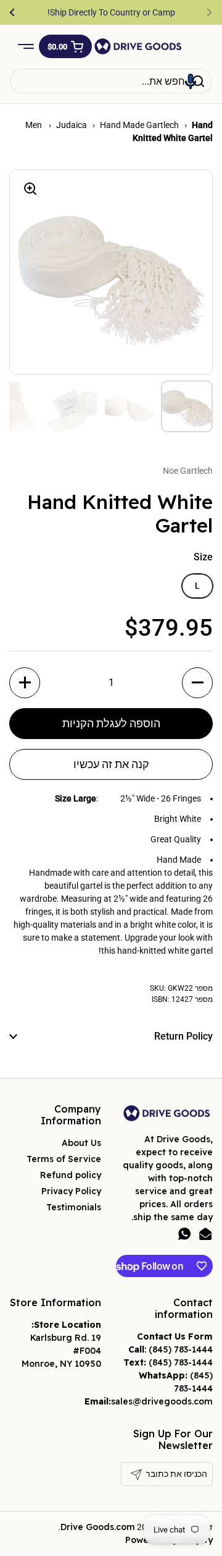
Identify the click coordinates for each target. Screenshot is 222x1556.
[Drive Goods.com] (138, 46)
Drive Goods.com (97, 1526)
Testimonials (73, 1207)
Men (34, 125)
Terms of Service (64, 1159)
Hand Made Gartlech (139, 125)
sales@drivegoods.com (162, 1401)
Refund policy (70, 1175)
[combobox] (111, 81)
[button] (65, 46)
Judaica (71, 125)
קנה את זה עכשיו (111, 764)
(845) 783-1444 (181, 1349)
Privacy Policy (71, 1191)
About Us (81, 1142)
